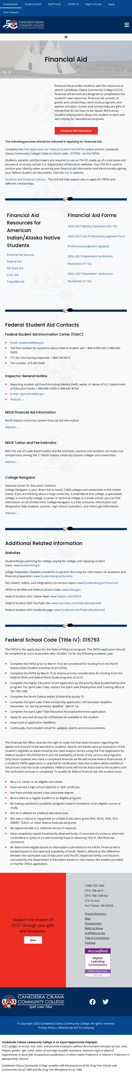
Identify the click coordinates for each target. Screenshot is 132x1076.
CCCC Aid (13, 275)
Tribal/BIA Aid (15, 282)
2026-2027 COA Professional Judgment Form (96, 236)
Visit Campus (10, 12)
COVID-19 (73, 4)
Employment (10, 4)
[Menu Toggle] (66, 37)
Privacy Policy (47, 1028)
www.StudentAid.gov (27, 565)
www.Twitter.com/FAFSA (65, 596)
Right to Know (93, 4)
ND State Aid (15, 268)
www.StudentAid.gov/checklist (53, 576)
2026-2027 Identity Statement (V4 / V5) (92, 226)
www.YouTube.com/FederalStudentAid (76, 603)
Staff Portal (54, 4)
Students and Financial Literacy (25, 179)
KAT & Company (83, 1028)
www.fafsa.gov (71, 589)
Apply (111, 4)
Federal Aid (14, 261)
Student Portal (33, 4)
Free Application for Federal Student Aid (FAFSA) (54, 149)
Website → (12, 427)
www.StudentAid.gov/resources (97, 583)
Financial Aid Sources (20, 255)
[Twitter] (106, 1002)
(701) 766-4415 (94, 890)
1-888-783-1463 (94, 885)
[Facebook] (92, 1002)
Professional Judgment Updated (88, 246)
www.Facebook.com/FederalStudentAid (79, 610)
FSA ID (68, 173)
